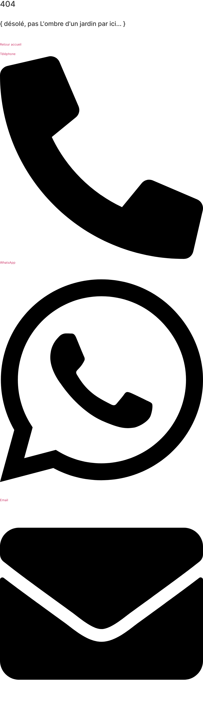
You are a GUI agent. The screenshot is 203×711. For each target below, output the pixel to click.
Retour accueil (10, 44)
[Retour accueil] (5, 36)
